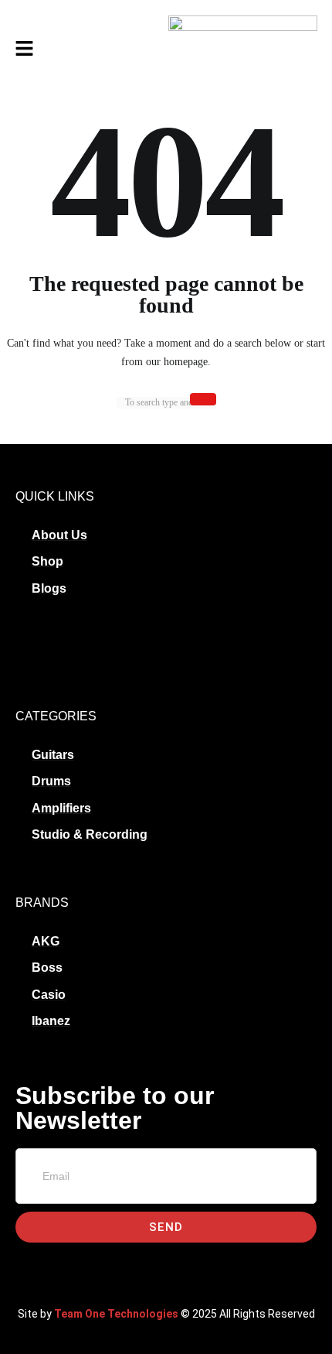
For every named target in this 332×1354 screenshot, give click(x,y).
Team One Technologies (116, 1314)
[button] (24, 50)
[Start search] (203, 399)
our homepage (177, 362)
